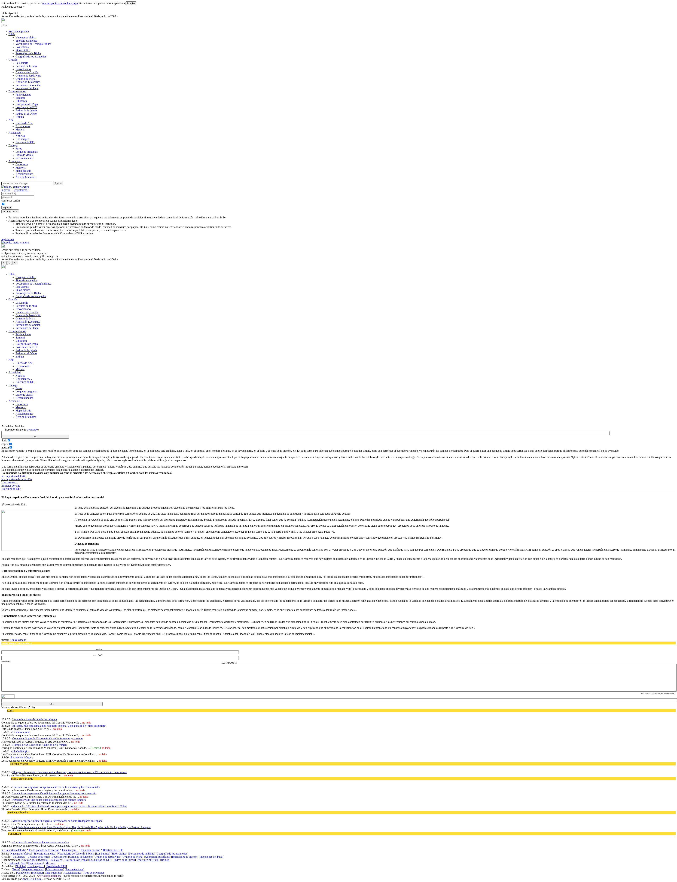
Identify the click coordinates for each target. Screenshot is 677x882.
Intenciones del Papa (27, 88)
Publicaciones (23, 94)
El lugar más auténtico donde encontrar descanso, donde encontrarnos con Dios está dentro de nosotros (69, 772)
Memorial (21, 167)
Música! (20, 129)
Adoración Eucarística (28, 81)
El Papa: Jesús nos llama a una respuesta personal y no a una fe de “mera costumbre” (59, 725)
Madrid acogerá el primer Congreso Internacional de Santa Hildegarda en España (57, 820)
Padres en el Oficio (26, 113)
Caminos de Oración (27, 72)
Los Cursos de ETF (26, 107)
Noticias (20, 135)
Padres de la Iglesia (26, 110)
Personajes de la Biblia (28, 53)
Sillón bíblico (23, 50)
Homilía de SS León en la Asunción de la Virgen (39, 744)
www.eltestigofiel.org (49, 875)
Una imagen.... (24, 139)
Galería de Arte (24, 123)
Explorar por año (10, 485)
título (4, 440)
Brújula (20, 116)
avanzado (32, 429)
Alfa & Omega (18, 639)
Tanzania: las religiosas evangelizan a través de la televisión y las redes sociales (56, 787)
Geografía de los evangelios (31, 56)
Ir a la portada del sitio (13, 476)
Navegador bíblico (26, 37)
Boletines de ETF (25, 142)
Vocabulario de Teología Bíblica (33, 43)
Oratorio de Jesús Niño (28, 75)
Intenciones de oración (28, 85)
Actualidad (14, 132)
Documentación (17, 91)
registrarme (7, 239)
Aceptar (131, 3)
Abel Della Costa (31, 878)
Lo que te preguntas (27, 151)
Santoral (20, 97)
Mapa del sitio (23, 170)
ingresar (5, 189)
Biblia (11, 34)
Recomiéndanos (24, 158)
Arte (10, 119)
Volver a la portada (18, 31)
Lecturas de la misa (26, 66)
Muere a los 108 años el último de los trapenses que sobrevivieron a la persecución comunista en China (69, 806)
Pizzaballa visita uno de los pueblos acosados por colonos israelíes (49, 799)
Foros (19, 148)
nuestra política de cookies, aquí (60, 3)
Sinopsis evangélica (26, 40)
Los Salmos (22, 46)
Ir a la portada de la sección (16, 479)
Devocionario (23, 69)
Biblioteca (21, 100)
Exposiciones (23, 126)
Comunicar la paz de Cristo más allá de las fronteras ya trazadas (47, 738)
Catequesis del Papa (27, 104)
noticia (5, 447)
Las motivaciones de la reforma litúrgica (34, 719)
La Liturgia (22, 62)
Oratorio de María (25, 78)
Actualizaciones (24, 173)
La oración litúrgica (22, 757)
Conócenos (22, 164)
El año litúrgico (20, 751)
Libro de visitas (24, 154)
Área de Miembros (26, 177)
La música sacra (21, 732)
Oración (12, 59)
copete (5, 443)
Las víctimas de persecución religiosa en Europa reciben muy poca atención (54, 793)
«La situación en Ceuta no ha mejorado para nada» (40, 842)
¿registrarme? (21, 189)
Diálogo (12, 145)
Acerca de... (15, 161)
